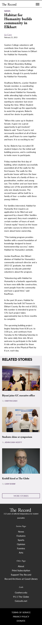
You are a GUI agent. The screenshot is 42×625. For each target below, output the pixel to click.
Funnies (21, 548)
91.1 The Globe (21, 596)
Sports (21, 540)
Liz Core (8, 34)
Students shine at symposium (17, 437)
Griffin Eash (11, 400)
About (21, 566)
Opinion (21, 544)
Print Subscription (21, 570)
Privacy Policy (21, 616)
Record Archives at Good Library (21, 578)
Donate (21, 620)
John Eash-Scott (13, 442)
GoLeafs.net (21, 600)
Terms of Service (21, 612)
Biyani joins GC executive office (18, 395)
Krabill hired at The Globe (15, 478)
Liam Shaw (10, 483)
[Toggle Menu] (37, 5)
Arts (21, 552)
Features (21, 535)
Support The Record (21, 574)
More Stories (21, 495)
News (21, 531)
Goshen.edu (21, 592)
